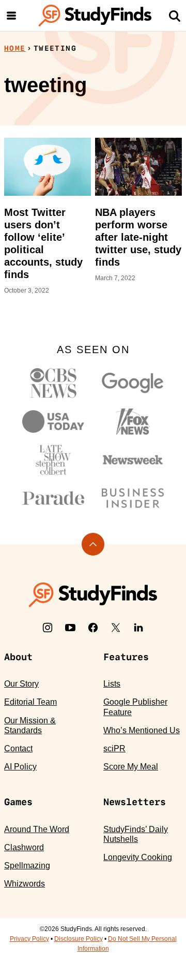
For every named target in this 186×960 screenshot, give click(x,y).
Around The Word (36, 829)
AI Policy (20, 766)
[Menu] (11, 15)
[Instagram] (47, 627)
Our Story (21, 683)
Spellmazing (27, 865)
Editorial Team (30, 701)
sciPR (114, 748)
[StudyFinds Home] (95, 15)
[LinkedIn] (138, 627)
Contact (18, 748)
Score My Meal (130, 766)
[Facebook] (93, 627)
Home (15, 48)
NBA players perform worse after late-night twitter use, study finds (138, 237)
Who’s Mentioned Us (141, 730)
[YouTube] (70, 627)
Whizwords (24, 883)
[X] (115, 627)
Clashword (24, 847)
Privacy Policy (29, 938)
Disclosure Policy (78, 938)
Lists (111, 683)
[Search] (174, 15)
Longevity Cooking (137, 857)
